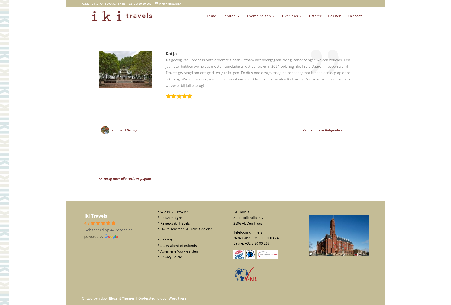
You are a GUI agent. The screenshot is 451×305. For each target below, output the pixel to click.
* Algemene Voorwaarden (178, 251)
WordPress (177, 298)
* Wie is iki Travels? (173, 212)
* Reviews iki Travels (174, 223)
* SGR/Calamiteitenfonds (177, 245)
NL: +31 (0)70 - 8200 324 (101, 4)
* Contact (165, 240)
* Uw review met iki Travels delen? (185, 229)
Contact (355, 16)
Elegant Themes (122, 298)
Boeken (335, 16)
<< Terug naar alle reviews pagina (125, 178)
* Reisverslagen (170, 217)
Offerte (315, 16)
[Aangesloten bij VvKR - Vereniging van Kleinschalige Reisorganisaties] (245, 280)
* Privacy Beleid (170, 257)
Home (211, 16)
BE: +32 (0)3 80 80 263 (137, 4)
